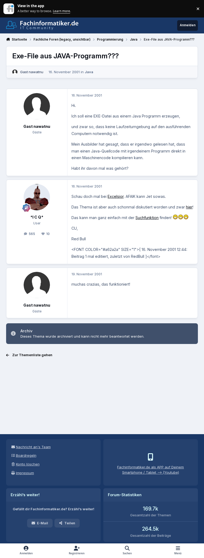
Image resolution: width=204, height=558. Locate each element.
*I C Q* (36, 217)
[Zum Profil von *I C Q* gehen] (37, 197)
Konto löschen (28, 464)
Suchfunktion (147, 217)
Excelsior (116, 196)
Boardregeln (26, 455)
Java (89, 72)
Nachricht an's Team (33, 447)
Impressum (25, 473)
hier (189, 207)
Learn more (9, 8)
